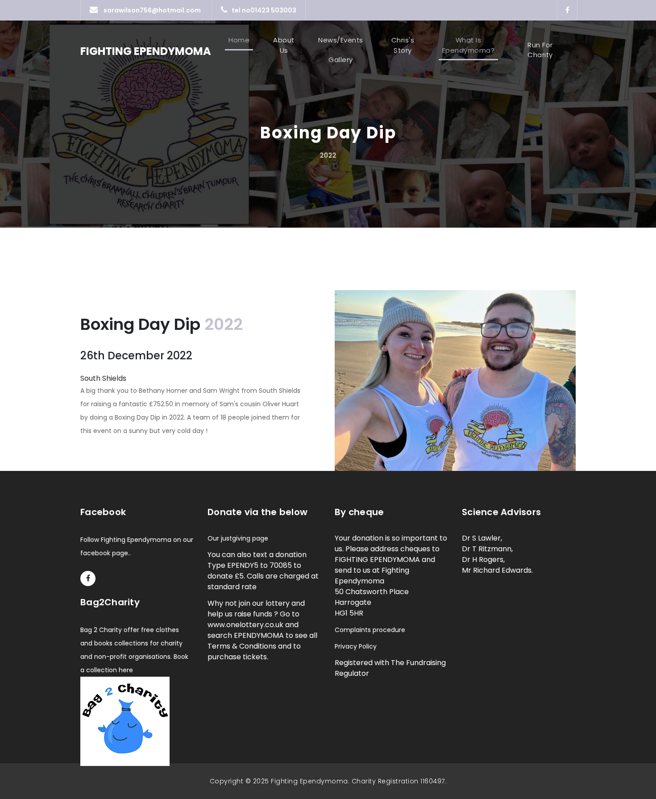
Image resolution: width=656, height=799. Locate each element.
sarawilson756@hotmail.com (151, 10)
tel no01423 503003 (264, 10)
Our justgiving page (238, 538)
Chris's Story (403, 45)
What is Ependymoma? (468, 45)
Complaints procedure (370, 629)
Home (240, 40)
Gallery (340, 59)
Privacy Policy (356, 646)
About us (284, 45)
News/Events (340, 40)
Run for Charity (540, 50)
